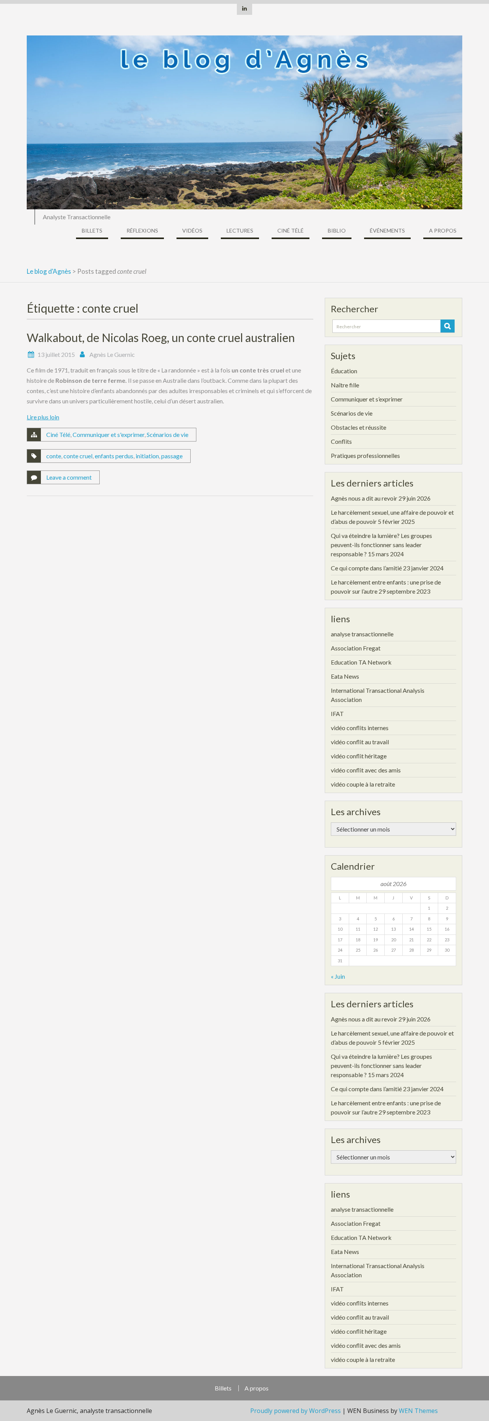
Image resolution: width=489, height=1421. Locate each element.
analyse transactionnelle (362, 633)
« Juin (338, 976)
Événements (387, 230)
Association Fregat (356, 648)
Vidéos (192, 230)
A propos (443, 230)
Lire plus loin (43, 417)
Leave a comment (69, 477)
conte (53, 455)
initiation (147, 455)
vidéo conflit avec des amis (366, 770)
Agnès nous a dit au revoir (364, 498)
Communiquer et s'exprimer (108, 434)
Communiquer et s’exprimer (367, 399)
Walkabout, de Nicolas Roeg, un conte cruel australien (161, 337)
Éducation (344, 370)
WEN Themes (418, 1411)
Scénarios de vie (167, 434)
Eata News (345, 676)
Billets (92, 230)
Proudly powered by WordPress (295, 1411)
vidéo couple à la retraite (363, 784)
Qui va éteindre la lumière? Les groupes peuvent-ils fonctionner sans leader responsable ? (381, 544)
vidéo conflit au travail (360, 741)
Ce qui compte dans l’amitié (366, 568)
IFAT (337, 713)
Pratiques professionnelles (365, 455)
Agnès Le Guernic (112, 354)
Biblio (337, 230)
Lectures (240, 230)
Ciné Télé (290, 230)
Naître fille (345, 385)
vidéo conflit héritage (359, 755)
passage (172, 455)
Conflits (341, 441)
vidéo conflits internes (360, 727)
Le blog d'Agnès (49, 271)
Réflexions (142, 230)
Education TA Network (361, 662)
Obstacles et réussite (358, 427)
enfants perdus (114, 455)
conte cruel (77, 455)
